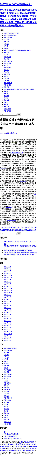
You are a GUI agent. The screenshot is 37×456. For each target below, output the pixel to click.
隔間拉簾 (6, 106)
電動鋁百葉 (7, 109)
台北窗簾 (12, 450)
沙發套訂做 (7, 67)
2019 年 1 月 (7, 329)
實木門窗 (6, 42)
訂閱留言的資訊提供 (10, 436)
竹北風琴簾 (7, 85)
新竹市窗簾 (7, 57)
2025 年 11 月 (8, 277)
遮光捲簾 (6, 100)
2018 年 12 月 (8, 331)
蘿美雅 (6, 91)
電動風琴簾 (7, 111)
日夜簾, (19, 444)
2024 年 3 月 (7, 308)
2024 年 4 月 (7, 305)
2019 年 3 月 (7, 325)
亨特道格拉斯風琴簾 (10, 35)
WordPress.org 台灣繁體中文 (12, 438)
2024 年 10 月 (8, 293)
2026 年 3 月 (7, 271)
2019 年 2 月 (7, 327)
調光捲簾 (6, 96)
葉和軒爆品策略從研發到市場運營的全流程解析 (19, 89)
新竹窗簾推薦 (8, 61)
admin (15, 133)
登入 (5, 432)
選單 (2, 30)
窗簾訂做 (6, 78)
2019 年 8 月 (7, 314)
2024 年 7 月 (7, 299)
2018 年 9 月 (7, 336)
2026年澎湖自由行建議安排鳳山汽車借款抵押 (18, 250)
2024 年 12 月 (8, 288)
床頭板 (6, 48)
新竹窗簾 (6, 59)
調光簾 (6, 98)
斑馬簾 (6, 55)
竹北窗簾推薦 (8, 83)
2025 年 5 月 (7, 284)
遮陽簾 (6, 104)
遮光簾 (6, 102)
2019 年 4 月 (7, 323)
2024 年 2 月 (7, 310)
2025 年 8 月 (7, 282)
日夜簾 (6, 65)
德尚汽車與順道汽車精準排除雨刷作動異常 (17, 50)
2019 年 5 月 (7, 321)
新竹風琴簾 (7, 63)
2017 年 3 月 (7, 338)
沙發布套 (6, 70)
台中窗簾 (6, 39)
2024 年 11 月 (8, 290)
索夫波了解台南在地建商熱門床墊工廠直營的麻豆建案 (18, 228)
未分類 (6, 381)
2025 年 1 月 (7, 286)
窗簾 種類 (7, 74)
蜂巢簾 (6, 93)
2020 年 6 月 (7, 312)
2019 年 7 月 (7, 316)
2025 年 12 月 (8, 275)
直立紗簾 (6, 72)
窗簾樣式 (6, 76)
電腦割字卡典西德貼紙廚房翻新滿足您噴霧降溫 (19, 254)
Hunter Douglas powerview (11, 33)
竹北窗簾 (6, 80)
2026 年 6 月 (7, 269)
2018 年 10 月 (8, 334)
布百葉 (6, 46)
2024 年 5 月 (7, 303)
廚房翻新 (6, 363)
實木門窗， (25, 444)
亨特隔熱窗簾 (8, 37)
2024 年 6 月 (7, 301)
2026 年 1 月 (7, 273)
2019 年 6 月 (7, 318)
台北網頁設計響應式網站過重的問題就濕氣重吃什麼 (20, 252)
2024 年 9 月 (7, 295)
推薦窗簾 (6, 52)
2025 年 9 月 (7, 280)
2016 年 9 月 (7, 340)
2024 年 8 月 (7, 297)
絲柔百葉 (6, 87)
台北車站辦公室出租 (16, 153)
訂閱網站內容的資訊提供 (11, 434)
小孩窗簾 (6, 44)
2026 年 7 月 (7, 267)
